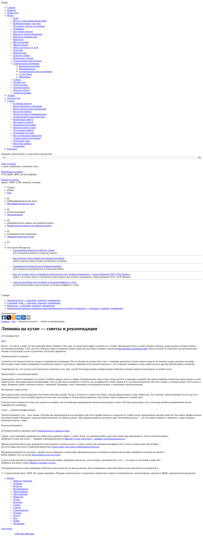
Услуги (16, 515)
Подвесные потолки (23, 58)
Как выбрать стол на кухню (46, 454)
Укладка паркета (21, 87)
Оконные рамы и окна (24, 127)
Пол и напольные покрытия (27, 135)
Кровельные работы (23, 119)
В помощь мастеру (22, 103)
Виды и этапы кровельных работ (30, 21)
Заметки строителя (22, 481)
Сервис (17, 505)
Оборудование (20, 491)
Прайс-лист (13, 13)
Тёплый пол (19, 82)
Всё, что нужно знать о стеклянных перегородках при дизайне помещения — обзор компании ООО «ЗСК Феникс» (72, 274)
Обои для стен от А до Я (25, 47)
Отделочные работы (23, 130)
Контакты (12, 149)
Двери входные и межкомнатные (30, 114)
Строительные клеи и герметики (35, 71)
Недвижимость (20, 489)
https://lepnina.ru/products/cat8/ (132, 348)
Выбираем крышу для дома (27, 23)
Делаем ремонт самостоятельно (29, 117)
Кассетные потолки (23, 31)
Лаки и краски (8, 163)
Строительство (20, 510)
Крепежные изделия (29, 66)
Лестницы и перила (23, 122)
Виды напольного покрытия (27, 106)
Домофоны (18, 29)
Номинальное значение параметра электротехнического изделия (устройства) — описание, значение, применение (65, 308)
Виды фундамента (22, 111)
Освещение (19, 146)
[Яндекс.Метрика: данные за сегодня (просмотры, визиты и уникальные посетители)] (24, 533)
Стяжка (17, 79)
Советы (17, 507)
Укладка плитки (21, 90)
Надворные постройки (24, 125)
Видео (10, 15)
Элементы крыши (22, 93)
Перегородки (19, 53)
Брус (9, 192)
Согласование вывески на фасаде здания (33, 250)
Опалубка (18, 50)
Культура (17, 486)
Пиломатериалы (27, 69)
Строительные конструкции (27, 61)
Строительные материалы (26, 63)
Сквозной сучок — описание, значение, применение (34, 303)
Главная (11, 7)
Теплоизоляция (15, 214)
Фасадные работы (22, 143)
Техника (17, 513)
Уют (14, 321)
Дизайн (11, 95)
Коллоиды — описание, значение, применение (31, 305)
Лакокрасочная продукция (20, 236)
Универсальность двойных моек (53, 430)
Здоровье (17, 483)
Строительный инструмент (27, 138)
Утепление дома (21, 141)
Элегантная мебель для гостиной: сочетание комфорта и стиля (44, 282)
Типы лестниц (20, 85)
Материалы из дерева (12, 171)
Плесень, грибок (21, 55)
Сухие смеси (25, 74)
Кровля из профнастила (25, 37)
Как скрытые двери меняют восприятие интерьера (38, 258)
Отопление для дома (23, 133)
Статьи (10, 101)
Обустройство (20, 494)
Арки (16, 18)
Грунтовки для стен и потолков (29, 26)
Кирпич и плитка (10, 179)
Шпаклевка (25, 77)
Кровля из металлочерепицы (27, 34)
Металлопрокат (21, 42)
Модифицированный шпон (21, 203)
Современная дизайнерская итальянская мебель (37, 266)
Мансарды (18, 39)
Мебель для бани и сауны (43, 462)
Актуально (6, 528)
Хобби (16, 521)
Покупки (17, 502)
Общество (18, 497)
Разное (10, 478)
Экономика (19, 523)
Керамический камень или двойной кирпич (29, 225)
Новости (11, 10)
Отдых (16, 499)
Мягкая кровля (20, 45)
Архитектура (13, 98)
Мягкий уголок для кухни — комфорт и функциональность (95, 438)
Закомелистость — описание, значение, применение (33, 300)
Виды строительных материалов (29, 109)
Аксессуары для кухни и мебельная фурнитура (75, 446)
